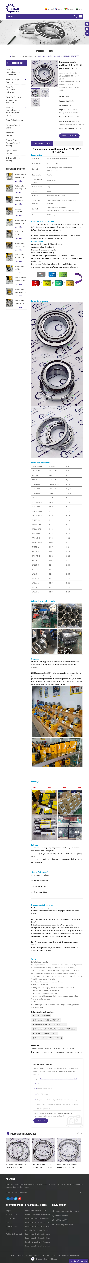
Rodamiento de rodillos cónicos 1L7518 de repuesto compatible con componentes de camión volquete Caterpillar (21, 176)
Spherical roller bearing (12, 151)
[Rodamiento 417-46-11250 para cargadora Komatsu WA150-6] (9, 257)
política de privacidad (14, 1234)
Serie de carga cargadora (12, 80)
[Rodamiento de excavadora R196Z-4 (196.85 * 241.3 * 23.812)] (18, 1150)
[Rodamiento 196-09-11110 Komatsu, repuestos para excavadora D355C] (9, 245)
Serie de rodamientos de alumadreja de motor (13, 111)
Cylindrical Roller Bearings (13, 159)
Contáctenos (68, 136)
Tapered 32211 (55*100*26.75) (46, 1033)
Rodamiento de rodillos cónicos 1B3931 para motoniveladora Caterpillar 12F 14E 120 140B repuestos (20, 222)
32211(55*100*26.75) (42, 1015)
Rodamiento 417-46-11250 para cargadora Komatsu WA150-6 (20, 256)
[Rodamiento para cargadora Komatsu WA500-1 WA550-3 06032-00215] (9, 188)
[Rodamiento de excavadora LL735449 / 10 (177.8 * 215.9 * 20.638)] (43, 1150)
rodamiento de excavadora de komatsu (38, 1222)
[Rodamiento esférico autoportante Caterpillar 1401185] (9, 268)
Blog (7, 1222)
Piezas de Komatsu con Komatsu (37, 1230)
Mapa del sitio (11, 1226)
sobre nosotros (11, 1214)
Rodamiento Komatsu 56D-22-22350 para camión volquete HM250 (21, 302)
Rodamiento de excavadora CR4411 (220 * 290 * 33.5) (67, 1165)
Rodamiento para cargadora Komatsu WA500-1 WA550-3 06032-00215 (21, 187)
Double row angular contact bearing (13, 143)
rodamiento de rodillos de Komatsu (38, 1226)
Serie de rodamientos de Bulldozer (13, 90)
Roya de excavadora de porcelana (37, 1214)
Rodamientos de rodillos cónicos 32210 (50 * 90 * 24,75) (61, 1052)
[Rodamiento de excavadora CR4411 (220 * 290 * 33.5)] (69, 1150)
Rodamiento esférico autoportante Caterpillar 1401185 (19, 267)
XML (7, 1230)
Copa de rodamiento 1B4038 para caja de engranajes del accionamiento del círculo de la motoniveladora (20, 210)
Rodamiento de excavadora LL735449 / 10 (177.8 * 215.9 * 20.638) (42, 1166)
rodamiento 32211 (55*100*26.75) (47, 1020)
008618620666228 (61, 1215)
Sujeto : (56, 1081)
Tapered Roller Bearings (12, 134)
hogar (8, 1210)
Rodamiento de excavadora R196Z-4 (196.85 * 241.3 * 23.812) (16, 1166)
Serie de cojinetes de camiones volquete (13, 100)
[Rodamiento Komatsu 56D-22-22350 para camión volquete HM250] (9, 302)
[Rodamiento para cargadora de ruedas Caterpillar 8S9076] (9, 291)
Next (81, 1133)
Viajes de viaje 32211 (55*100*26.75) (48, 1038)
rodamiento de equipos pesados (37, 1218)
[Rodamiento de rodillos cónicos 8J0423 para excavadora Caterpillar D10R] (9, 279)
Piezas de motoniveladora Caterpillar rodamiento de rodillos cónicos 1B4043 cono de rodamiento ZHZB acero (20, 199)
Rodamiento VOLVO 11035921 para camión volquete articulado (21, 233)
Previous (78, 1133)
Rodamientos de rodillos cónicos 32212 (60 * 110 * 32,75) (53, 1048)
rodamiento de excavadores (35, 1210)
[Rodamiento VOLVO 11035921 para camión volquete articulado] (9, 234)
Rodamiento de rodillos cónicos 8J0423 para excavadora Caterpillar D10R (21, 279)
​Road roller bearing (14, 120)
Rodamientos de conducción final (37, 1246)
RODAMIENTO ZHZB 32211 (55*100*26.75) (50, 1024)
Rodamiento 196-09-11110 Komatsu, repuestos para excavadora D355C (20, 245)
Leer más (18, 181)
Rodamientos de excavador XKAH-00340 (38, 1238)
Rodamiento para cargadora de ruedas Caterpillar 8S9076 (20, 290)
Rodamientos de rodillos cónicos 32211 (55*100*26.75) (55, 1029)
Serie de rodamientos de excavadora (13, 72)
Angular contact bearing (13, 126)
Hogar (14, 56)
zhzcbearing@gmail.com (64, 1224)
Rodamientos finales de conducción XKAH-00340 (38, 1234)
